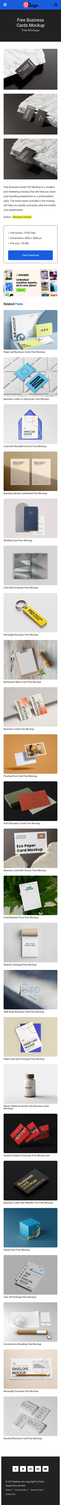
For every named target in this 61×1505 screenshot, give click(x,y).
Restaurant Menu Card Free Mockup (22, 682)
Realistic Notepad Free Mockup (20, 964)
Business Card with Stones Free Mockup (25, 870)
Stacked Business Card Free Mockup (23, 1438)
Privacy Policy (21, 1490)
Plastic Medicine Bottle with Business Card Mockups (26, 1107)
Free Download (30, 255)
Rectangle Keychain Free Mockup (21, 634)
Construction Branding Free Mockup (22, 1344)
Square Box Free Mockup (17, 1249)
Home (8, 1490)
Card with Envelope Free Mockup (21, 587)
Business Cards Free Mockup (19, 729)
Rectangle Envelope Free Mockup (21, 1391)
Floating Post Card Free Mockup (20, 776)
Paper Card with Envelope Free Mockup (24, 1059)
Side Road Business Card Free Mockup (24, 1011)
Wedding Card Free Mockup (18, 540)
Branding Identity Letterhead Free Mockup (25, 493)
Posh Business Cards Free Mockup (22, 823)
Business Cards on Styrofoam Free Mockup (26, 399)
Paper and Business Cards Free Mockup (24, 352)
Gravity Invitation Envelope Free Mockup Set (27, 1155)
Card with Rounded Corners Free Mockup (25, 446)
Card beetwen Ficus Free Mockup (21, 917)
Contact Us (10, 1494)
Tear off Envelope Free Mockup (20, 1297)
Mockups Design (22, 217)
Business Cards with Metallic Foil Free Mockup (28, 1202)
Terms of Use (36, 1490)
